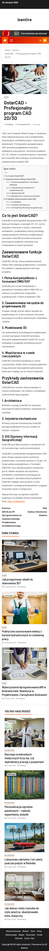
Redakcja (9, 124)
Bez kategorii (9, 750)
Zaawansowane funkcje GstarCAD (20, 179)
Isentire (25, 19)
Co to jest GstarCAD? (14, 176)
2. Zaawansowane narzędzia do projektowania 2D (22, 189)
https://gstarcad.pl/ (16, 501)
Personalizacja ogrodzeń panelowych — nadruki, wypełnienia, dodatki (19, 810)
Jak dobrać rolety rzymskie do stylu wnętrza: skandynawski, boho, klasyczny (22, 911)
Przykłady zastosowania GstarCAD (20, 199)
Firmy (39, 931)
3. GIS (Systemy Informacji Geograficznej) (26, 208)
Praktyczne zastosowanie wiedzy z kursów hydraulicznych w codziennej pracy (23, 635)
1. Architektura (15, 202)
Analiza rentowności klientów (37, 511)
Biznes (6, 97)
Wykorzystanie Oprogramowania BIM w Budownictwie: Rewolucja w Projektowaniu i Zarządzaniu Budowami (24, 690)
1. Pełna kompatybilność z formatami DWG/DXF (24, 183)
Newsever (37, 944)
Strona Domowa (13, 931)
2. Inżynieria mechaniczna (20, 205)
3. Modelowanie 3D (17, 193)
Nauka (21, 935)
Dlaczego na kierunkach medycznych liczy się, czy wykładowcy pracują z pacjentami (24, 758)
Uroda (39, 935)
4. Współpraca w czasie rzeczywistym (25, 196)
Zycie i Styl (29, 938)
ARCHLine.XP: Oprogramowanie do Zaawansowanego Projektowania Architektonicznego (12, 517)
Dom (33, 931)
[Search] (40, 40)
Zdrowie (18, 938)
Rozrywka (30, 935)
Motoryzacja (11, 935)
